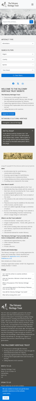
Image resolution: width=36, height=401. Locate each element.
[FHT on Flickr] (23, 83)
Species (4, 65)
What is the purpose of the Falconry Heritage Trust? (15, 283)
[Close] (33, 129)
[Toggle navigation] (32, 4)
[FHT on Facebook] (13, 83)
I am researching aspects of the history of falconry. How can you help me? (17, 288)
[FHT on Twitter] (18, 83)
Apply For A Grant (8, 114)
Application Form (15, 256)
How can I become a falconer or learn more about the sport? (16, 279)
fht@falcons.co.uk (6, 258)
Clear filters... (19, 75)
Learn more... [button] (7, 393)
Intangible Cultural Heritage (12, 123)
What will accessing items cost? (11, 295)
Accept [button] (6, 398)
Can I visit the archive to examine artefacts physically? (14, 274)
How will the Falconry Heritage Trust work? (14, 292)
